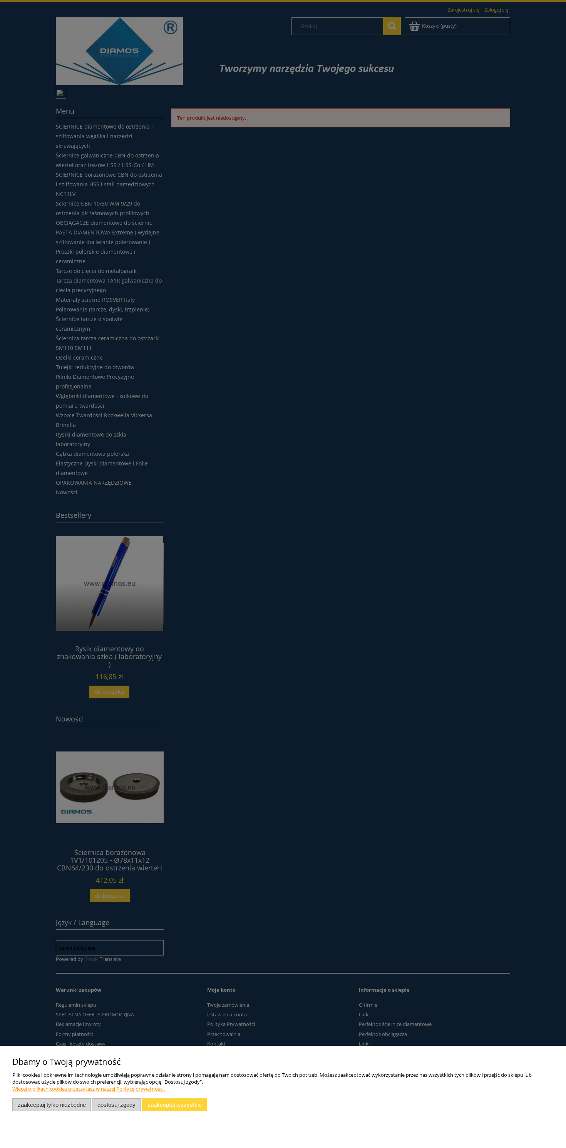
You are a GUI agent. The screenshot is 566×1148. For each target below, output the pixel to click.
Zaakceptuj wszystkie (174, 1104)
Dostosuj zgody (116, 1104)
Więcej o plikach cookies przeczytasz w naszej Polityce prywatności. (88, 1088)
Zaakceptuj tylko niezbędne (52, 1104)
